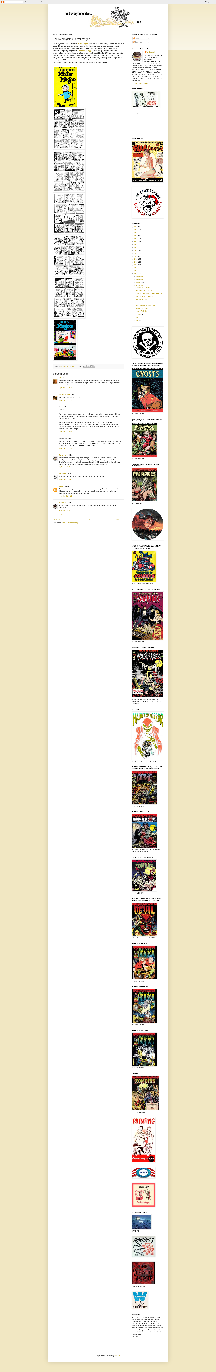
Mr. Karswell (63, 455)
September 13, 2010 (65, 479)
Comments (138, 42)
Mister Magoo (83, 44)
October (139, 282)
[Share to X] (89, 366)
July (137, 318)
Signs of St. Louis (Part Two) (145, 296)
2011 (136, 271)
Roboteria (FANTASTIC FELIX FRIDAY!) (149, 293)
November (139, 279)
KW (60, 378)
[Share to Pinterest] (93, 366)
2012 (136, 268)
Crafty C (62, 486)
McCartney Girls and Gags (144, 291)
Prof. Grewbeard (64, 394)
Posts (137, 38)
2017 (136, 253)
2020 (136, 244)
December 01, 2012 (65, 496)
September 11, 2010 (65, 388)
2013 (136, 265)
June (138, 320)
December (139, 276)
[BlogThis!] (86, 366)
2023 (136, 236)
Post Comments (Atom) (70, 523)
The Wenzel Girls (141, 299)
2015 (136, 259)
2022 (136, 239)
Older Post (120, 519)
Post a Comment (61, 515)
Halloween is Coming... (143, 288)
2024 (136, 233)
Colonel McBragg (84, 51)
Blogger (117, 1356)
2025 (136, 230)
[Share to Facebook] (91, 366)
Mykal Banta (63, 474)
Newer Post (58, 519)
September (140, 285)
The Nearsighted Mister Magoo (146, 305)
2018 (136, 250)
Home (89, 519)
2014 (136, 262)
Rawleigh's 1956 (141, 302)
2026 (136, 227)
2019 (136, 247)
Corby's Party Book (142, 311)
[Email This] (84, 366)
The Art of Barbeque (142, 308)
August (138, 315)
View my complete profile (140, 83)
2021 (136, 241)
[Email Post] (80, 366)
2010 (136, 274)
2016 (136, 256)
